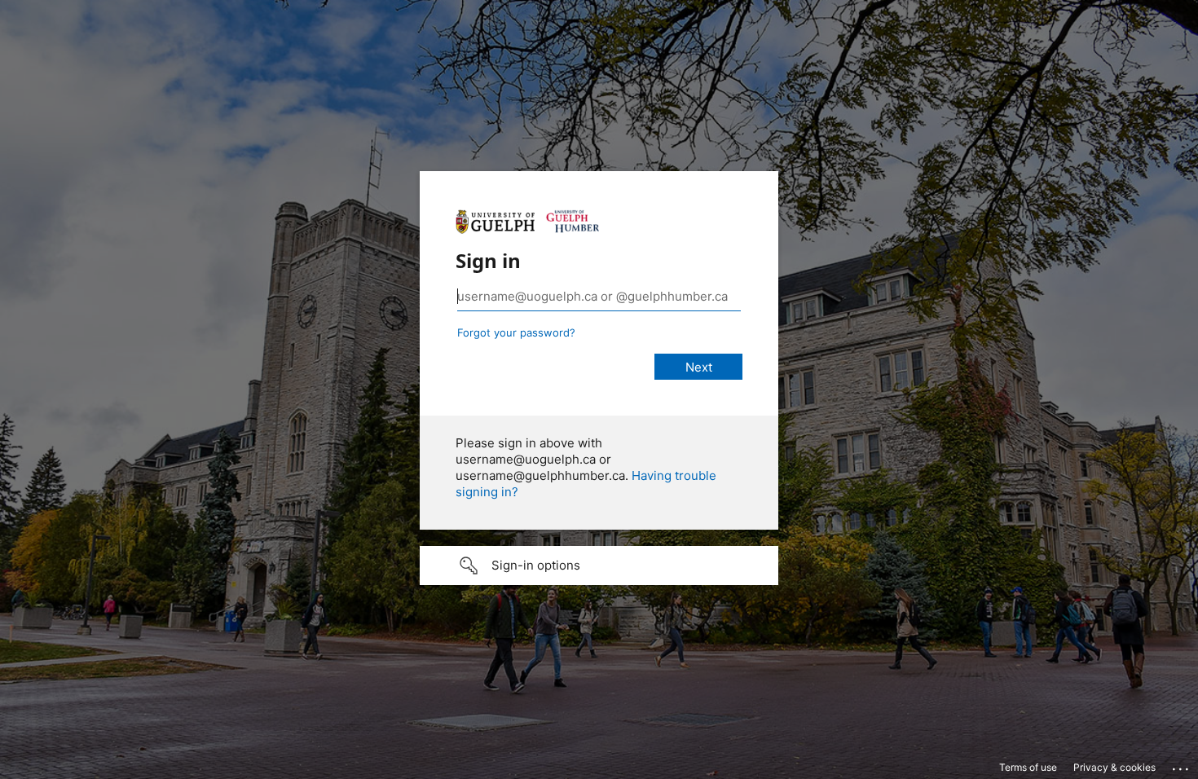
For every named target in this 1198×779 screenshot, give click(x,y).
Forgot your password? (516, 332)
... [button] (1181, 765)
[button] (599, 565)
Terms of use (1028, 767)
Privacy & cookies (1114, 767)
